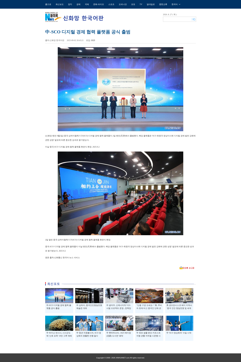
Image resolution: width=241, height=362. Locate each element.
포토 (133, 4)
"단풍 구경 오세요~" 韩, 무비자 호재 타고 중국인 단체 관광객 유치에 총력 (149, 308)
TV (141, 4)
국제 (87, 4)
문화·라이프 (98, 4)
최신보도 (60, 4)
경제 (78, 4)
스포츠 (111, 4)
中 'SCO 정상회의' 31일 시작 (178, 333)
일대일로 (151, 4)
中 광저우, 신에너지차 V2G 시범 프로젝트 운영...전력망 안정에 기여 (118, 308)
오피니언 (123, 4)
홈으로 (48, 4)
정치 (70, 4)
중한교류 (163, 4)
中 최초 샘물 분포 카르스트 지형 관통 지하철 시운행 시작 (148, 336)
